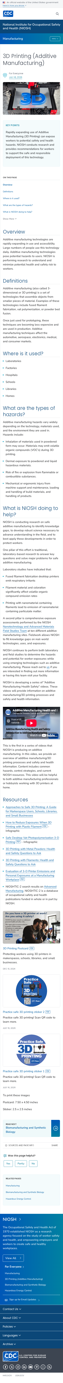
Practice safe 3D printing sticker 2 (23, 1012)
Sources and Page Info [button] (21, 1145)
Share (55, 1145)
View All (11, 1258)
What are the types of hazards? (18, 205)
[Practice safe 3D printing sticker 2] (31, 990)
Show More (8, 218)
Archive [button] (8, 1344)
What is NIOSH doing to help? (17, 212)
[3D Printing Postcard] (31, 927)
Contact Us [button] (11, 1309)
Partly (21, 1163)
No (33, 1163)
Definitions (8, 191)
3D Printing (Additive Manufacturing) (24, 1279)
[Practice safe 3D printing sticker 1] (31, 1050)
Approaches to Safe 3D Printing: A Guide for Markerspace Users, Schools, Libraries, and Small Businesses (31, 811)
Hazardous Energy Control (18, 1198)
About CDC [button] (11, 1318)
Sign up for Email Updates (22, 1299)
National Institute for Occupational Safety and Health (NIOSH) (31, 26)
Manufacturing (13, 39)
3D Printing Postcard (15, 948)
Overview (7, 184)
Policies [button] (8, 1326)
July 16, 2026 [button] (15, 77)
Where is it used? (11, 198)
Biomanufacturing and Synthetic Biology (25, 1192)
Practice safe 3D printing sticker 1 (23, 1071)
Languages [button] (11, 1335)
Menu (54, 39)
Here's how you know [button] (14, 5)
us (48, 667)
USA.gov (19, 1375)
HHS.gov (7, 1375)
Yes (8, 1163)
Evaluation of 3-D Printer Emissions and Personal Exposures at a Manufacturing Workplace (30, 875)
